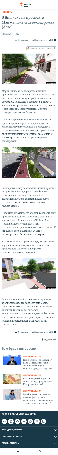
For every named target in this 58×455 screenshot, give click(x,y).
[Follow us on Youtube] (4, 421)
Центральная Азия (32, 357)
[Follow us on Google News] (37, 421)
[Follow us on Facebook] (17, 421)
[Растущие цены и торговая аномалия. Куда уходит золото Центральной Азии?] (12, 379)
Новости (7, 12)
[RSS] (43, 421)
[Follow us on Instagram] (11, 421)
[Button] (21, 40)
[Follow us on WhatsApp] (30, 421)
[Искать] (40, 451)
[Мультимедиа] (18, 451)
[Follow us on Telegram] (24, 421)
